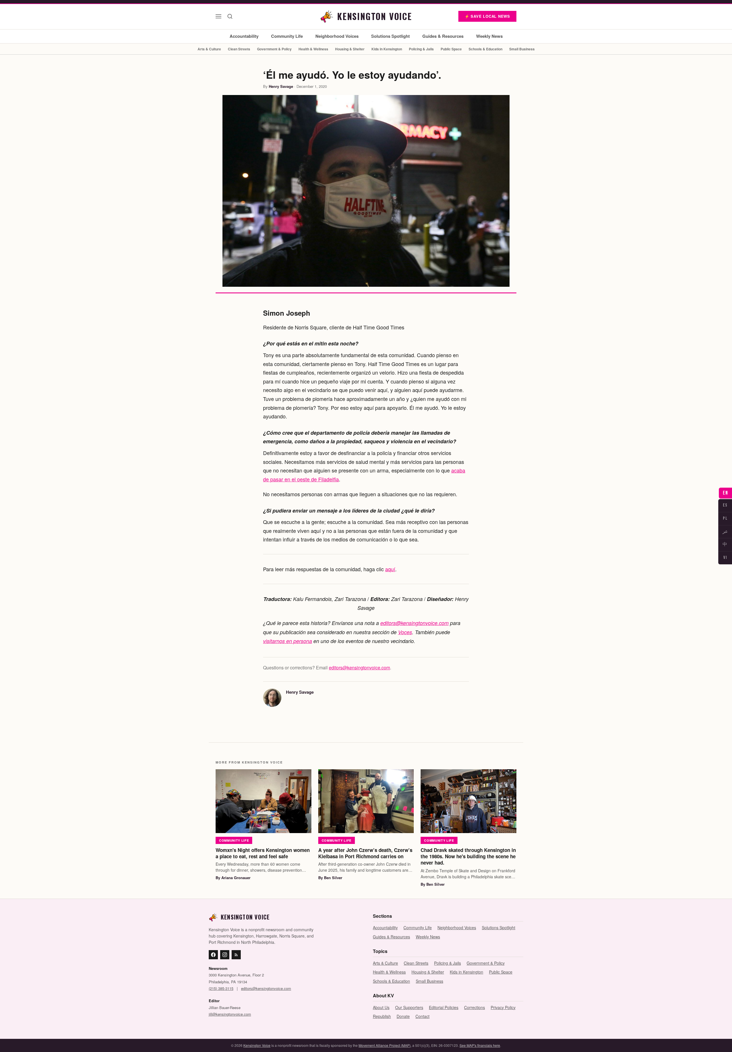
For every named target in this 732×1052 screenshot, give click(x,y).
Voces (405, 632)
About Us (381, 1007)
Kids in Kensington (386, 49)
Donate (403, 1016)
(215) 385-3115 (221, 988)
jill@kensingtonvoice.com (230, 1014)
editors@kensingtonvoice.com (414, 622)
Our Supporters (409, 1007)
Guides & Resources (443, 36)
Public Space (451, 49)
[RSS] (236, 954)
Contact (422, 1016)
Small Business (522, 49)
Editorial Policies (443, 1007)
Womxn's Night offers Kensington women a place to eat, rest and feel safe (263, 853)
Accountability (244, 36)
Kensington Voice (256, 1045)
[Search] (230, 16)
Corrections (474, 1007)
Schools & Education (485, 49)
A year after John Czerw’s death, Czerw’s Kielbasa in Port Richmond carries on (365, 853)
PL (725, 518)
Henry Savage (281, 86)
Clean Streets (239, 49)
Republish (382, 1016)
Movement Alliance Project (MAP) (385, 1045)
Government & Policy (274, 49)
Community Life (287, 36)
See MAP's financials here (480, 1045)
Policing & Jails (421, 49)
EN (725, 493)
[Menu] (218, 16)
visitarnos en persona (287, 640)
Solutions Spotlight (390, 36)
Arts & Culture (209, 49)
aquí (390, 569)
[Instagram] (224, 954)
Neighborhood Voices (337, 36)
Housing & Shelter (350, 49)
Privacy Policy (503, 1007)
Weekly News (489, 36)
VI (725, 557)
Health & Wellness (313, 49)
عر (725, 531)
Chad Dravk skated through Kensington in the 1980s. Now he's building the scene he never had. (468, 856)
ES (725, 505)
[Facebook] (213, 954)
